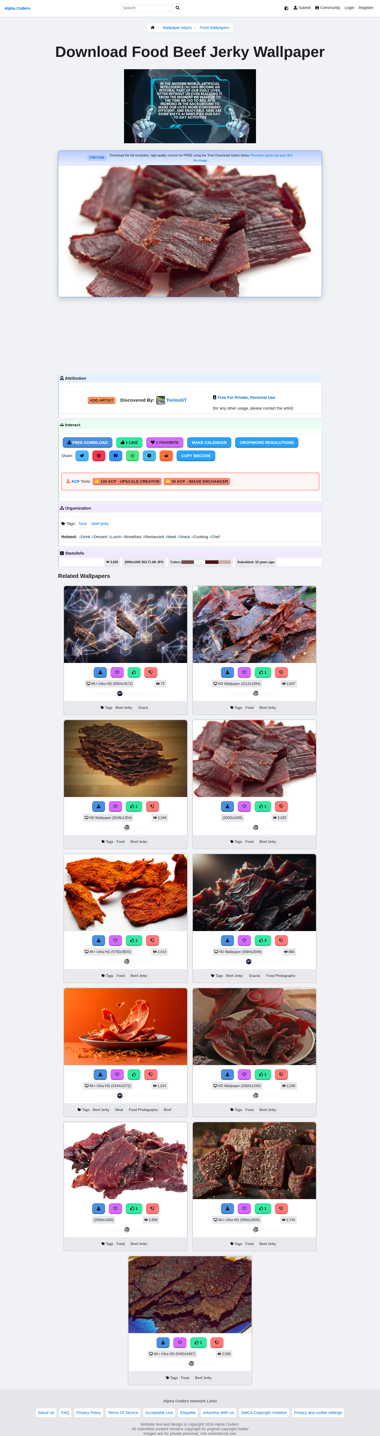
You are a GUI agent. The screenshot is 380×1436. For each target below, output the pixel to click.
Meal (171, 537)
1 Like (131, 442)
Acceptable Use (159, 1413)
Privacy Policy (88, 1413)
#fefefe (199, 562)
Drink (85, 537)
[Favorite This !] (244, 672)
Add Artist (101, 400)
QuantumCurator (141, 693)
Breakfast (132, 537)
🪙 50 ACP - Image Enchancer (197, 481)
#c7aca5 (224, 562)
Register (366, 7)
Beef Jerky (124, 708)
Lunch (115, 537)
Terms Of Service (123, 1413)
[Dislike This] (281, 672)
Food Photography (280, 976)
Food (249, 708)
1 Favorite (167, 442)
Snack (184, 537)
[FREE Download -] (227, 672)
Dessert (99, 537)
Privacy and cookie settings (318, 1413)
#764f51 (187, 562)
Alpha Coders (17, 8)
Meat (119, 1110)
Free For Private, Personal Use (246, 397)
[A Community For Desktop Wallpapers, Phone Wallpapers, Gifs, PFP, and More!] (153, 27)
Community (329, 7)
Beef (167, 1110)
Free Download (89, 442)
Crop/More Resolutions (267, 442)
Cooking (200, 537)
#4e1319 (211, 562)
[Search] (177, 8)
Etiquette (188, 1413)
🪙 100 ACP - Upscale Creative (127, 481)
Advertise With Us (218, 1413)
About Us (46, 1413)
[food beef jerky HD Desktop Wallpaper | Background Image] (254, 661)
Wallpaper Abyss (177, 27)
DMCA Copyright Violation (264, 1413)
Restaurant (153, 537)
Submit (304, 7)
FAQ (65, 1413)
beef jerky (100, 523)
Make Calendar (209, 442)
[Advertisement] (190, 334)
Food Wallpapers (214, 27)
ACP (75, 481)
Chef (214, 537)
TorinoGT (176, 400)
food (83, 523)
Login (349, 7)
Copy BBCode (196, 456)
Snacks (254, 976)
